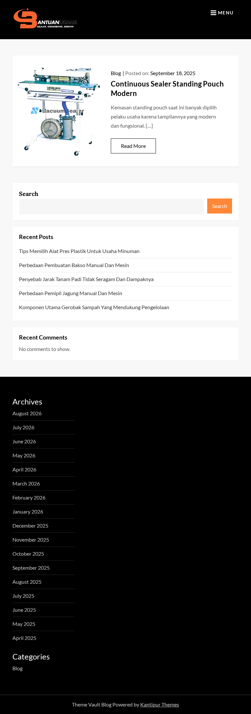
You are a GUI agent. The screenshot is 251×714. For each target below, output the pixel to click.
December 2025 (30, 525)
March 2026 (26, 483)
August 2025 (27, 582)
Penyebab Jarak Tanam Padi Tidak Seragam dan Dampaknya (86, 279)
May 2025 (23, 624)
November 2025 (30, 539)
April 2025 (24, 638)
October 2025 (28, 553)
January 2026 (27, 511)
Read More (133, 146)
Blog (116, 73)
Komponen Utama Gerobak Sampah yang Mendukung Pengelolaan (94, 307)
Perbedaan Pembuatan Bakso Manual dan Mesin (74, 265)
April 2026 (24, 469)
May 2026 (23, 455)
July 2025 (23, 596)
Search (28, 194)
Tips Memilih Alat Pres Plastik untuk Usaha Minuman (79, 251)
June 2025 (24, 610)
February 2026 (28, 497)
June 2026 (24, 441)
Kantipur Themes (159, 704)
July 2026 (23, 427)
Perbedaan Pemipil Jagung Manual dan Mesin (70, 293)
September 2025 (31, 567)
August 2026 (27, 413)
